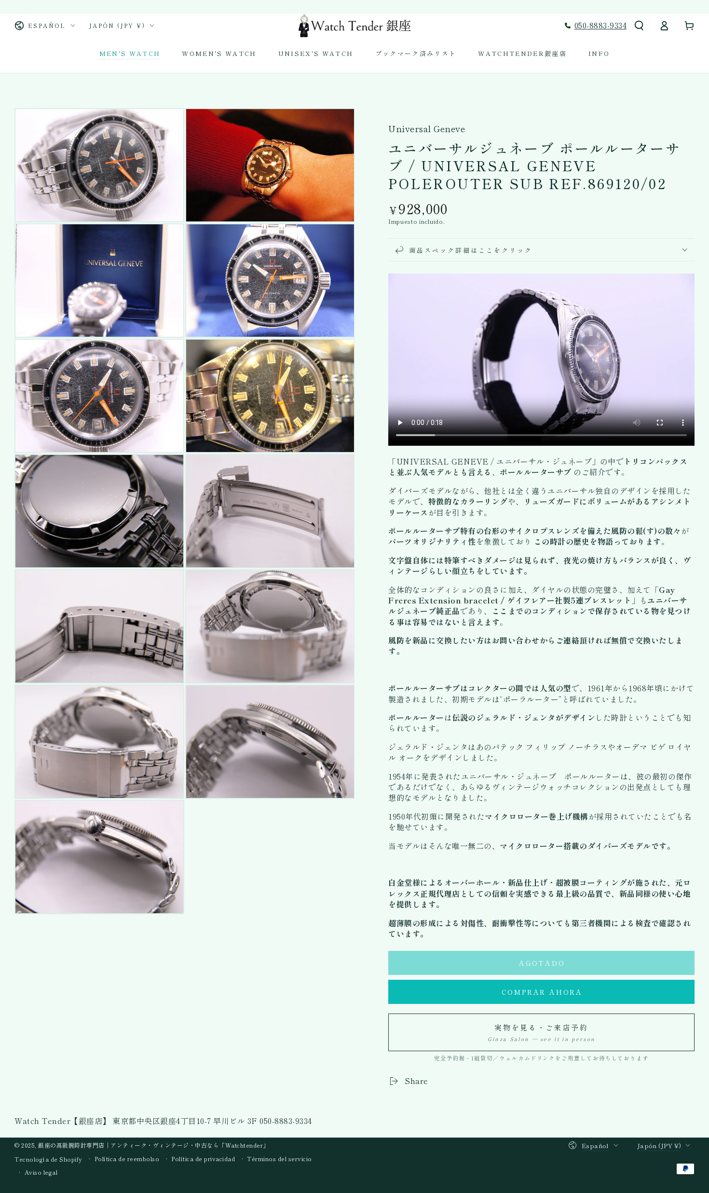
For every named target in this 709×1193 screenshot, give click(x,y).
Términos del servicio (279, 1159)
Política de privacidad (203, 1159)
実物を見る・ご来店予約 (541, 1032)
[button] (639, 25)
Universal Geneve (426, 129)
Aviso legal (41, 1172)
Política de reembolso (127, 1159)
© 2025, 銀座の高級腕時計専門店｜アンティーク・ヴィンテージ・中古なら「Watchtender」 (141, 1145)
